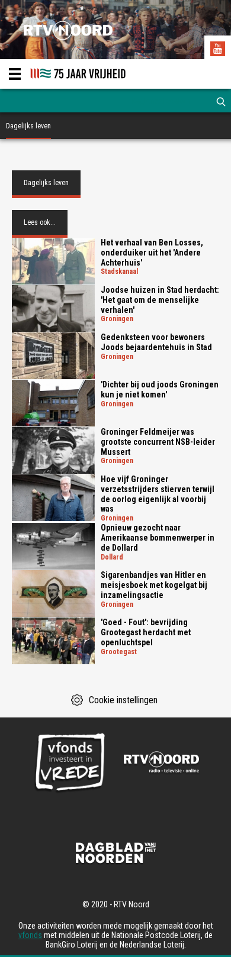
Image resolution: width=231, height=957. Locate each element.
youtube (219, 50)
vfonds (30, 935)
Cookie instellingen (123, 700)
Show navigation (15, 74)
